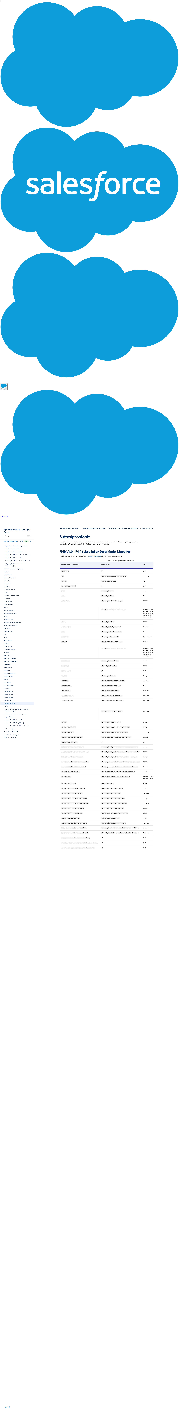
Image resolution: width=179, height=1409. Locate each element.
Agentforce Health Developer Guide (70, 528)
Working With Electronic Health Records (95, 528)
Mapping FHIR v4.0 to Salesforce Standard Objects (124, 528)
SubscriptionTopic (94, 556)
